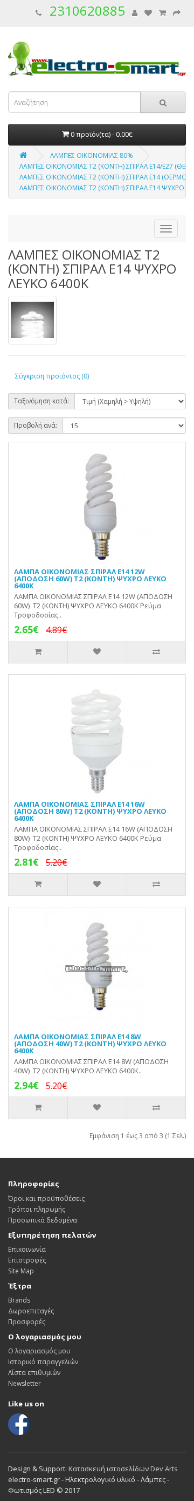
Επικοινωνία (27, 1249)
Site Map (21, 1271)
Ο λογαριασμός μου (39, 1351)
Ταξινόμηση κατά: (41, 401)
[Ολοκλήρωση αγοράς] (177, 13)
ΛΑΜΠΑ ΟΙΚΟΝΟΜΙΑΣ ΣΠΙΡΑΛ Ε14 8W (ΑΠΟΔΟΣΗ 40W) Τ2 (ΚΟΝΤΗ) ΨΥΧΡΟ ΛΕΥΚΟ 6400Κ (90, 1043)
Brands (19, 1300)
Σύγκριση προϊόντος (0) (52, 376)
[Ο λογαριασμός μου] (134, 13)
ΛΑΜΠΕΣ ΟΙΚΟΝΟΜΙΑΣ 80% (91, 155)
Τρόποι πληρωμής (36, 1209)
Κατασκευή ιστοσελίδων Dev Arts (123, 1468)
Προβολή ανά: (35, 425)
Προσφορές (26, 1321)
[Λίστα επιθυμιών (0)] (148, 13)
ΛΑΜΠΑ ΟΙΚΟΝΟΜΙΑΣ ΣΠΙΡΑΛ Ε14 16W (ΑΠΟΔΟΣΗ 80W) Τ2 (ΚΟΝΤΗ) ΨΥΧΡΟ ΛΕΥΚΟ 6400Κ (90, 811)
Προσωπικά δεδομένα (42, 1220)
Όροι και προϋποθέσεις (46, 1198)
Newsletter (24, 1383)
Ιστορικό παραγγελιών (43, 1361)
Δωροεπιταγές (31, 1311)
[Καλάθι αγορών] (162, 13)
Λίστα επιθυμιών (34, 1372)
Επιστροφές (27, 1260)
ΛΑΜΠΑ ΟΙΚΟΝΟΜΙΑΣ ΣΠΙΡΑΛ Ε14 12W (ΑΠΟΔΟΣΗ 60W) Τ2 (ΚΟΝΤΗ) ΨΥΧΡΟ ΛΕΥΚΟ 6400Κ (90, 578)
